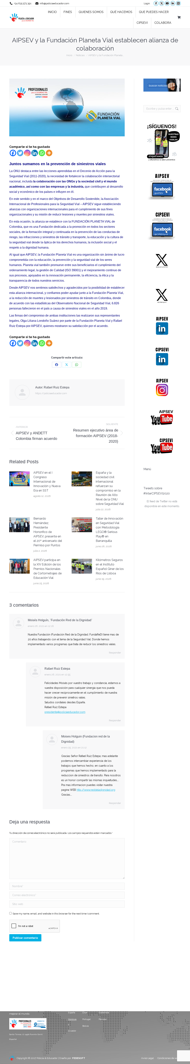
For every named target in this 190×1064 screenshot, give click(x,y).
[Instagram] (27, 153)
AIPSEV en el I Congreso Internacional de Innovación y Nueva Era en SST (46, 481)
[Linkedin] (34, 153)
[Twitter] (20, 153)
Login (147, 3)
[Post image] (19, 478)
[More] (49, 153)
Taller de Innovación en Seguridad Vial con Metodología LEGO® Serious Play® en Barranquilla (109, 530)
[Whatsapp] (42, 153)
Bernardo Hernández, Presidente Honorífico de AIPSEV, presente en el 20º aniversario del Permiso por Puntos (47, 532)
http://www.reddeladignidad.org (96, 789)
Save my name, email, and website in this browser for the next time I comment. (56, 913)
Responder (115, 652)
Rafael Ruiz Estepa (57, 668)
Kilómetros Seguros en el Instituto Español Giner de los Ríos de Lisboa (110, 566)
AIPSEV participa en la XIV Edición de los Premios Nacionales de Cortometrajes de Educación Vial (47, 569)
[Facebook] (13, 153)
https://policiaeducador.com (51, 393)
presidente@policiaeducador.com (65, 712)
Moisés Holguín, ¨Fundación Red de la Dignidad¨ (60, 620)
